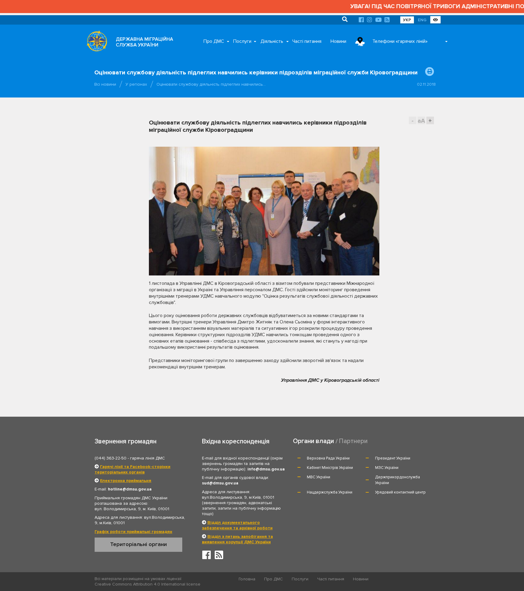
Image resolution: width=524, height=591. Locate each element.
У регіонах (136, 84)
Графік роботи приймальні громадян (133, 531)
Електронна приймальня (125, 480)
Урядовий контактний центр (400, 492)
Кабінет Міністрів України (330, 467)
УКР (407, 19)
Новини (338, 41)
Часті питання (306, 41)
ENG (422, 19)
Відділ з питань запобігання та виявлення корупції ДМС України (237, 539)
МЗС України (386, 467)
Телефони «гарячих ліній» (400, 41)
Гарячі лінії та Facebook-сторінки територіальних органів (132, 469)
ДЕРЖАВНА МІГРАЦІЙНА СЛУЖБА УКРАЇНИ (144, 42)
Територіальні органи (138, 544)
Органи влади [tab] (313, 441)
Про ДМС (213, 41)
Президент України (392, 458)
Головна (247, 579)
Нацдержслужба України (329, 492)
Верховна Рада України (328, 458)
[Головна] (95, 42)
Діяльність (271, 41)
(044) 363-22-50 (110, 458)
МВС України (318, 477)
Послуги (242, 41)
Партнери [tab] (353, 441)
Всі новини (105, 84)
